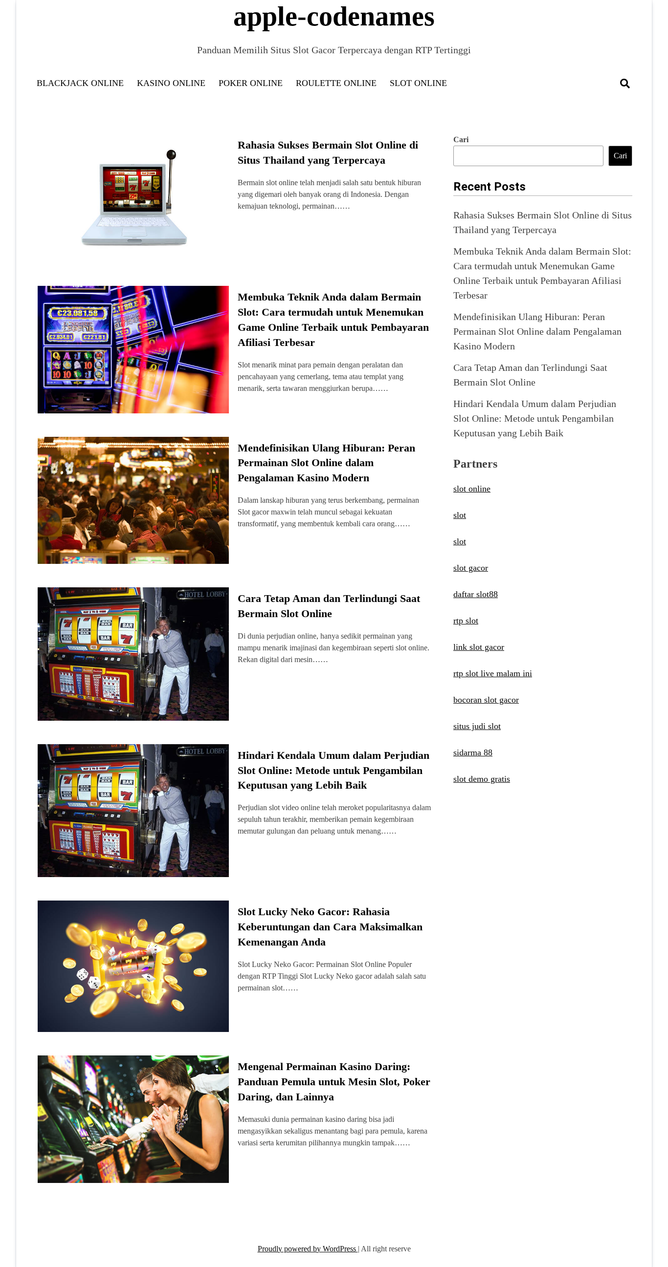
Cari (460, 139)
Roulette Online (336, 83)
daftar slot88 (475, 594)
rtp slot (465, 620)
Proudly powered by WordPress (308, 1249)
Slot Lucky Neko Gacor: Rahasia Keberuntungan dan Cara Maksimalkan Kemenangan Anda (330, 926)
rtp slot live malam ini (492, 673)
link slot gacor (478, 647)
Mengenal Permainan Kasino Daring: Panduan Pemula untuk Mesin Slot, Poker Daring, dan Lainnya (334, 1081)
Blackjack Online (80, 83)
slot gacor (470, 568)
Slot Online (418, 83)
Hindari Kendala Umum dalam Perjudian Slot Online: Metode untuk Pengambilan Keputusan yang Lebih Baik (333, 770)
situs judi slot (477, 726)
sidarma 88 (472, 752)
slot (459, 515)
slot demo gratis (481, 779)
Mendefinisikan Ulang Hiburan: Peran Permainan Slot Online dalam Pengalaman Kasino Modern (326, 463)
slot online (471, 489)
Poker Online (251, 83)
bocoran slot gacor (486, 700)
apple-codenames (334, 16)
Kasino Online (171, 83)
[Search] (625, 83)
